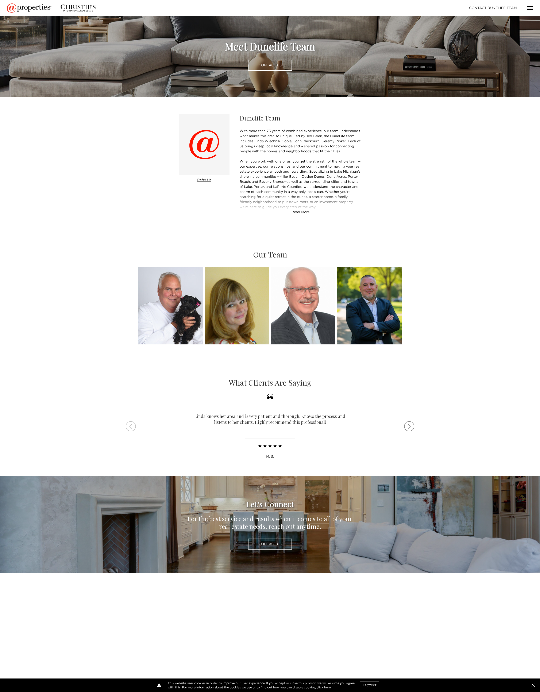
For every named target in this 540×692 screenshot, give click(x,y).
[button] (533, 685)
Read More (300, 212)
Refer (204, 180)
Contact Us (270, 65)
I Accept (370, 685)
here (327, 687)
